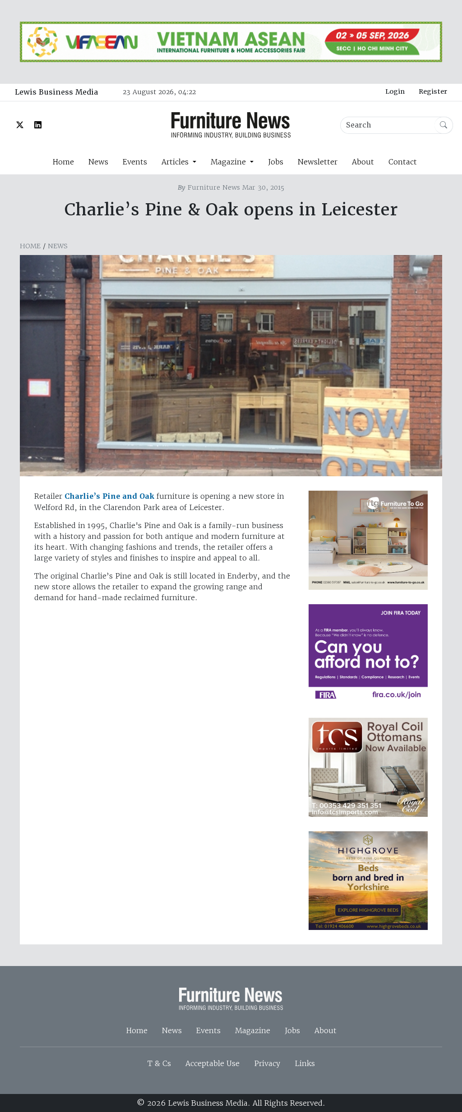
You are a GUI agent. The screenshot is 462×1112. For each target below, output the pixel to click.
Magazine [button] (229, 161)
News (98, 161)
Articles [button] (176, 161)
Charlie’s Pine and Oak (109, 496)
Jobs (275, 161)
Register (433, 91)
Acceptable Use (212, 1063)
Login (395, 91)
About (363, 161)
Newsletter (317, 161)
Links (305, 1063)
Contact (402, 161)
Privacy (267, 1063)
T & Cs (159, 1063)
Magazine (252, 1030)
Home (63, 161)
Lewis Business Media (56, 92)
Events (135, 161)
